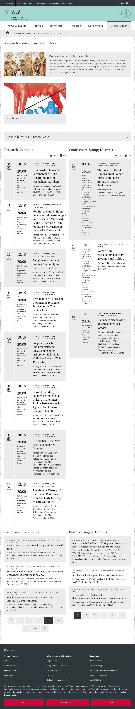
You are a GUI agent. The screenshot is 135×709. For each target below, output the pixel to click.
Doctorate (56, 26)
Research (75, 26)
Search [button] (121, 3)
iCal (64, 156)
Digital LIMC (52, 661)
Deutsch (9, 3)
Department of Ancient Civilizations (19, 18)
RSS (55, 156)
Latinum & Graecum (55, 670)
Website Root (7, 32)
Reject (24, 703)
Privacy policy (10, 695)
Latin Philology (96, 680)
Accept (111, 703)
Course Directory (11, 656)
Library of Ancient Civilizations (59, 656)
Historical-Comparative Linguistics (104, 670)
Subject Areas (118, 26)
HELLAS (50, 675)
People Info (8, 675)
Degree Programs (25, 3)
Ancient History (33, 33)
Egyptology (94, 656)
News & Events (17, 26)
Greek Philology (96, 666)
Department (95, 26)
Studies (38, 26)
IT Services (8, 661)
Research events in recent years (28, 137)
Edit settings (67, 703)
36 (35, 628)
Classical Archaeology (99, 675)
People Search (10, 670)
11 (113, 615)
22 (38, 620)
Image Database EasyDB (57, 666)
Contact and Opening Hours (61, 3)
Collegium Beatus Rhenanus (58, 680)
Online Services (10, 666)
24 (58, 620)
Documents (41, 3)
